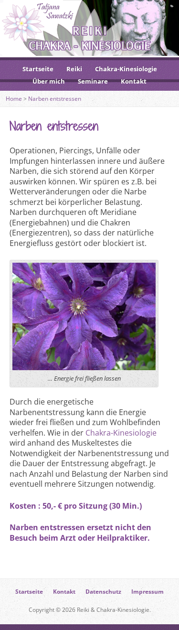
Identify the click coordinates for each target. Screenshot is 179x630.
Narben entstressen (54, 98)
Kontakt (134, 81)
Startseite (37, 68)
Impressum (147, 591)
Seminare (93, 81)
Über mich (48, 81)
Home (14, 98)
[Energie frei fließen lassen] (84, 365)
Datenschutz (103, 591)
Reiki (74, 68)
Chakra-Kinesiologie (126, 68)
